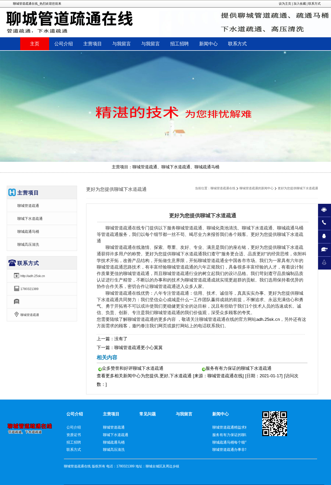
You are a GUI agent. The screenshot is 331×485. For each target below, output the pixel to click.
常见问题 (147, 414)
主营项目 (111, 414)
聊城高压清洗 (28, 244)
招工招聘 (73, 442)
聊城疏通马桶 (28, 231)
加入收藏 (300, 3)
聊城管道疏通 (28, 206)
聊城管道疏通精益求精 (230, 427)
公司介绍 (74, 414)
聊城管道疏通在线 (222, 188)
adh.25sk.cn (268, 319)
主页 (34, 43)
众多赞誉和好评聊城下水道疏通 (132, 368)
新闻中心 (132, 375)
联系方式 (314, 3)
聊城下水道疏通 (30, 218)
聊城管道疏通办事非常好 (232, 449)
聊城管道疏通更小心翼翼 (138, 347)
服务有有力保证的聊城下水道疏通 (239, 368)
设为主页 (285, 3)
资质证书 (73, 435)
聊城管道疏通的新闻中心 (256, 188)
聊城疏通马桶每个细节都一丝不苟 (239, 442)
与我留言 (184, 414)
